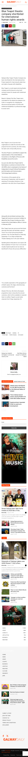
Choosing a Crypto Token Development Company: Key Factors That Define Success (18, 531)
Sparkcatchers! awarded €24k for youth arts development (17, 404)
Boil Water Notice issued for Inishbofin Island (21, 355)
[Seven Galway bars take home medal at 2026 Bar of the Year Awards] (14, 497)
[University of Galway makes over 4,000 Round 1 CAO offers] (14, 550)
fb (18, 332)
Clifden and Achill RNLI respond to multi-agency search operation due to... (17, 575)
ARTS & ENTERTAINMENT (11, 6)
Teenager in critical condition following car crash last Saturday (18, 599)
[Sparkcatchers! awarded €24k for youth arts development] (5, 404)
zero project (20, 334)
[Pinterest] (10, 25)
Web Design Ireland (6, 752)
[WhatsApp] (13, 25)
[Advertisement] (14, 62)
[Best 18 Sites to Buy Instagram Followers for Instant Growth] (5, 686)
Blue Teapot (8, 332)
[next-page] (5, 410)
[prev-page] (3, 410)
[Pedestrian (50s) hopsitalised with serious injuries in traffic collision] (5, 584)
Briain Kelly (5, 22)
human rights (5, 334)
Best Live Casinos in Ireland (17, 692)
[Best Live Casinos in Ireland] (5, 694)
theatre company (12, 334)
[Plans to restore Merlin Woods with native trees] (5, 592)
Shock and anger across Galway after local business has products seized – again (17, 701)
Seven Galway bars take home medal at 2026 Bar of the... (12, 509)
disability (14, 332)
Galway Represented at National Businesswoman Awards (17, 523)
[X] (6, 25)
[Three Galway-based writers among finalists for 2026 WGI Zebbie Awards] (5, 396)
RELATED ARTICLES (7, 381)
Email (3, 422)
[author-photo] (14, 370)
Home (3, 6)
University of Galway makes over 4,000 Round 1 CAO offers (13, 562)
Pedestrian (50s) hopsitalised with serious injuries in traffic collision (18, 583)
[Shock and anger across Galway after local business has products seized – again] (5, 701)
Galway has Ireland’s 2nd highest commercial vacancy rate (8, 355)
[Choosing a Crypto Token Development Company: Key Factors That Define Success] (5, 531)
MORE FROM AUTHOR (19, 381)
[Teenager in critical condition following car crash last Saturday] (5, 599)
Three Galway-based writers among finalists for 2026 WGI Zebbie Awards (18, 396)
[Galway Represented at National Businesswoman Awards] (5, 523)
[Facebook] (3, 25)
